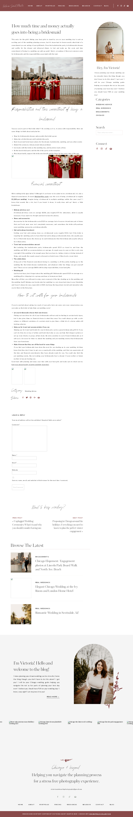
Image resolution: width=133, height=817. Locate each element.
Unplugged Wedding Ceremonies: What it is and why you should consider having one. (27, 524)
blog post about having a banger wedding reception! (30, 364)
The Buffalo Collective (99, 814)
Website (15, 470)
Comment (16, 424)
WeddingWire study (42, 196)
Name (14, 455)
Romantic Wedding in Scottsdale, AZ (57, 613)
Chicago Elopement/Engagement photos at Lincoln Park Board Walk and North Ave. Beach (56, 565)
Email (14, 462)
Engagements (42, 557)
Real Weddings (42, 582)
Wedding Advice (31, 391)
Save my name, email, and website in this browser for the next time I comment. (40, 480)
